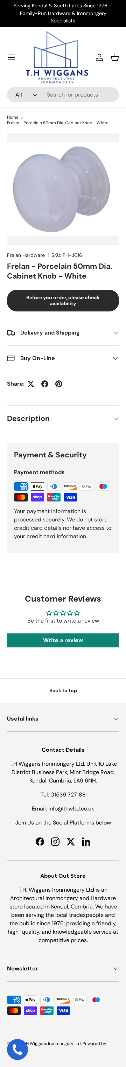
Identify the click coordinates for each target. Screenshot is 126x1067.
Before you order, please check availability (63, 300)
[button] (114, 57)
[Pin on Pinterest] (59, 384)
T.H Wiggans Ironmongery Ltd (52, 1043)
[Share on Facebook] (45, 384)
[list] (63, 188)
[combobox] (63, 94)
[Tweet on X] (31, 384)
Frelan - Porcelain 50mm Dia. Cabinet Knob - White (57, 123)
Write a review (63, 640)
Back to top (63, 690)
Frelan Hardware (26, 255)
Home (13, 117)
